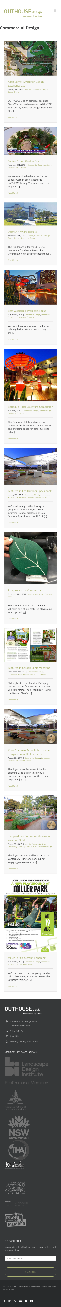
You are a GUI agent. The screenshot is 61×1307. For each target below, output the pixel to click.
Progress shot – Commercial (25, 590)
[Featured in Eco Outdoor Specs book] (30, 466)
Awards (16, 64)
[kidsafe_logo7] (15, 1161)
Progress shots (39, 561)
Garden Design (42, 64)
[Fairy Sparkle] (15, 1181)
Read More (12, 117)
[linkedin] (20, 1301)
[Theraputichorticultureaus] (19, 1140)
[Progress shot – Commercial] (30, 558)
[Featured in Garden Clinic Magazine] (30, 645)
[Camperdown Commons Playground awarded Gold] (30, 812)
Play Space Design (36, 820)
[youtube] (31, 1301)
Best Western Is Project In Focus (27, 310)
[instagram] (10, 1301)
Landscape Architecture (34, 147)
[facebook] (4, 1301)
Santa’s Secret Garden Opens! (25, 161)
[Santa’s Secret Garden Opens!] (30, 141)
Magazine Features (26, 317)
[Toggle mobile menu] (55, 10)
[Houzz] (26, 1301)
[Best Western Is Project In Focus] (30, 287)
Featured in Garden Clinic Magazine (29, 668)
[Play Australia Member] (15, 1213)
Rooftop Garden (34, 474)
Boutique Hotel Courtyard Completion (30, 406)
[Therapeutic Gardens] (16, 1202)
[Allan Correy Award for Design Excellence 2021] (30, 58)
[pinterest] (15, 1301)
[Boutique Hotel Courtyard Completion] (30, 375)
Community (30, 649)
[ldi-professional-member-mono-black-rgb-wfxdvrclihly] (26, 1057)
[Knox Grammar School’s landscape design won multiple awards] (30, 726)
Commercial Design (27, 64)
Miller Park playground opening (27, 958)
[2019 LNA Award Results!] (30, 213)
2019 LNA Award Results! (22, 231)
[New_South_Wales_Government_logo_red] (19, 1116)
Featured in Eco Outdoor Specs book (29, 491)
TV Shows (48, 147)
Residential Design (30, 218)
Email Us (14, 1036)
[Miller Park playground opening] (30, 915)
